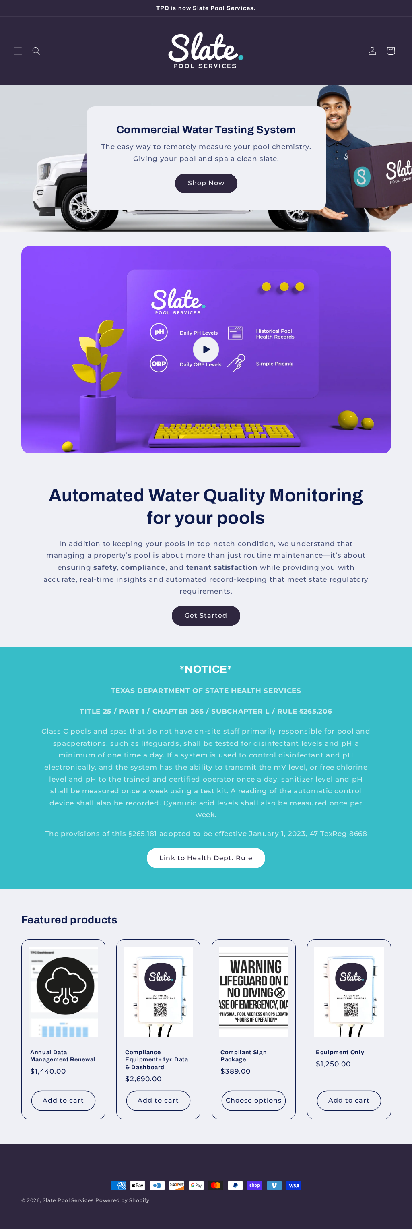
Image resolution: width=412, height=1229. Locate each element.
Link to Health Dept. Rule (205, 858)
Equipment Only (340, 1052)
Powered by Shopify (122, 1200)
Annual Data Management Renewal (62, 1056)
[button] (17, 50)
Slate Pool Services (68, 1200)
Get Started (206, 615)
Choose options (254, 1100)
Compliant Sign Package (243, 1056)
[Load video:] (206, 349)
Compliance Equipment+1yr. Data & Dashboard (156, 1059)
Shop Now (205, 183)
